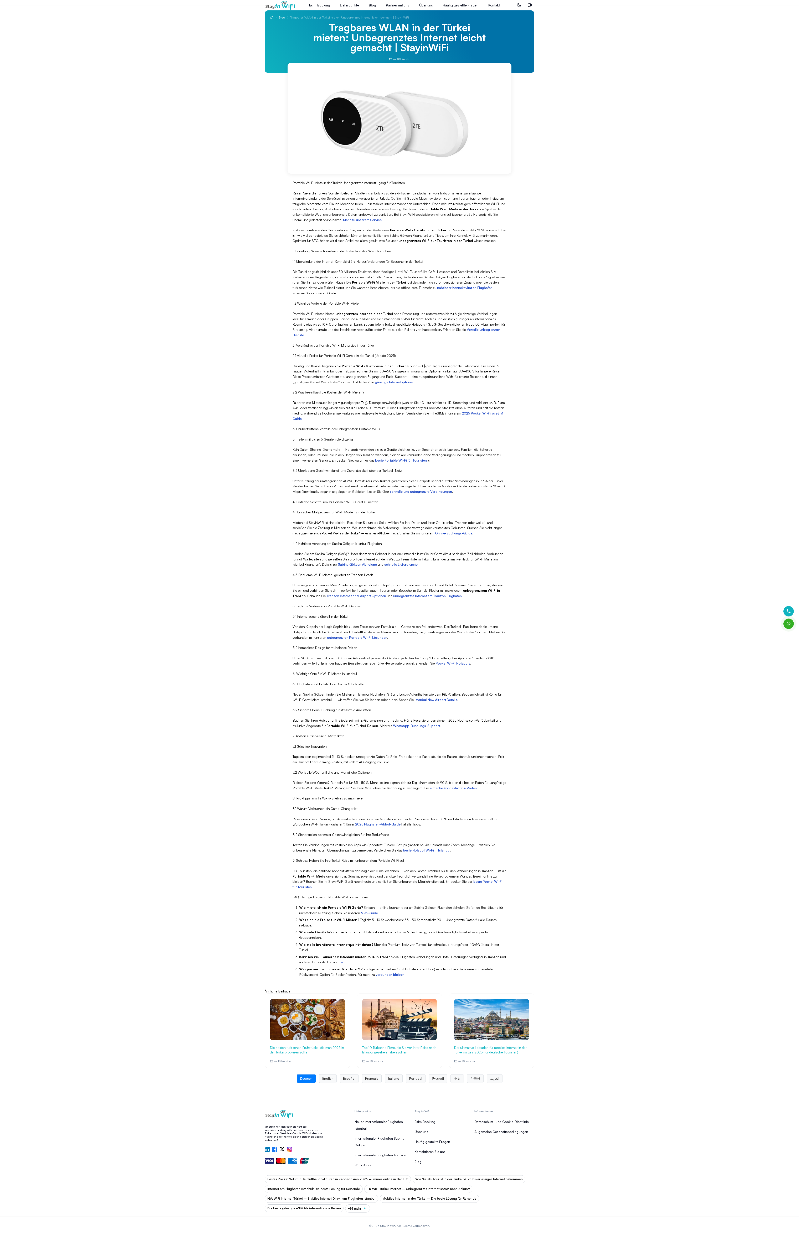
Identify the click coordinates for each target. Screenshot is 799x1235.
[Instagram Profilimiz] (289, 1150)
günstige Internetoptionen (394, 382)
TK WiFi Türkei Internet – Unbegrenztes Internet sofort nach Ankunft (418, 1189)
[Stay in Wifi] (280, 5)
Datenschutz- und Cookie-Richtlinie (501, 1122)
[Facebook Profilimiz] (274, 1150)
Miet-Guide (369, 913)
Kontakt (494, 5)
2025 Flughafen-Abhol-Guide (378, 824)
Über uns (426, 5)
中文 (457, 1078)
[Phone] (788, 611)
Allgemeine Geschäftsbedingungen (501, 1132)
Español (349, 1078)
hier (341, 962)
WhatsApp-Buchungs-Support (416, 726)
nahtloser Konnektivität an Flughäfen (465, 288)
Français (371, 1078)
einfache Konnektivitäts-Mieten (453, 788)
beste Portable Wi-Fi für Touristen (401, 460)
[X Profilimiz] (282, 1150)
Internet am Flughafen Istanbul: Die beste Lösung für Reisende (313, 1189)
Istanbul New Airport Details (436, 700)
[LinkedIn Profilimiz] (267, 1150)
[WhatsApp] (788, 624)
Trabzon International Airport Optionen (356, 596)
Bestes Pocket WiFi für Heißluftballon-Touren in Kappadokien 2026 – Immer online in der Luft (337, 1179)
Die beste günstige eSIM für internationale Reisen (304, 1208)
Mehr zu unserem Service (362, 220)
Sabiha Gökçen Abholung (357, 564)
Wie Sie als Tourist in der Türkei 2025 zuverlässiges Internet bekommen (469, 1179)
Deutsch (306, 1078)
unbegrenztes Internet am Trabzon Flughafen (427, 596)
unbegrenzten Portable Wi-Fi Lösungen (357, 637)
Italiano (393, 1078)
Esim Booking (319, 5)
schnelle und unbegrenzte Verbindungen (421, 491)
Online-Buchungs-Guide (453, 533)
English (327, 1078)
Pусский (438, 1078)
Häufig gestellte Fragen (460, 5)
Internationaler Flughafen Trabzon (380, 1155)
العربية (494, 1078)
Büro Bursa (363, 1165)
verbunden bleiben (390, 974)
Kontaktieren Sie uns (429, 1152)
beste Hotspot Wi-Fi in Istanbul (426, 850)
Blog (372, 5)
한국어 (475, 1078)
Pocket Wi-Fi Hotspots (453, 663)
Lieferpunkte (349, 5)
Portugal (415, 1078)
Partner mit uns (397, 5)
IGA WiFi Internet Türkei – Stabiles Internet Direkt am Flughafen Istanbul (321, 1198)
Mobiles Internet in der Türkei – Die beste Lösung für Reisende (429, 1198)
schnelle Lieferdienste (401, 564)
